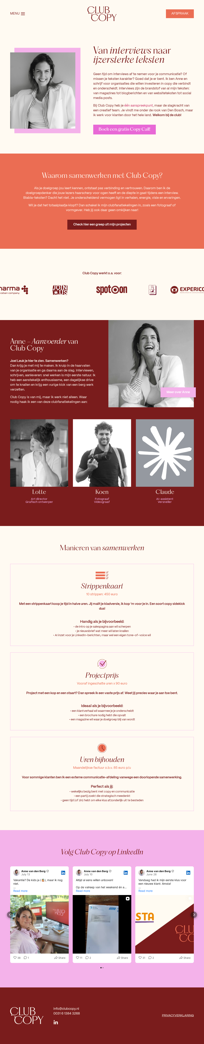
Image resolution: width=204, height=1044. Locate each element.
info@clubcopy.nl (66, 1008)
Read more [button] (20, 890)
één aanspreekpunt (138, 105)
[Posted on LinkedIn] (63, 872)
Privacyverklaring (178, 1015)
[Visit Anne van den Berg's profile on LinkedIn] (17, 873)
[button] (10, 915)
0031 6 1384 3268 (66, 1013)
